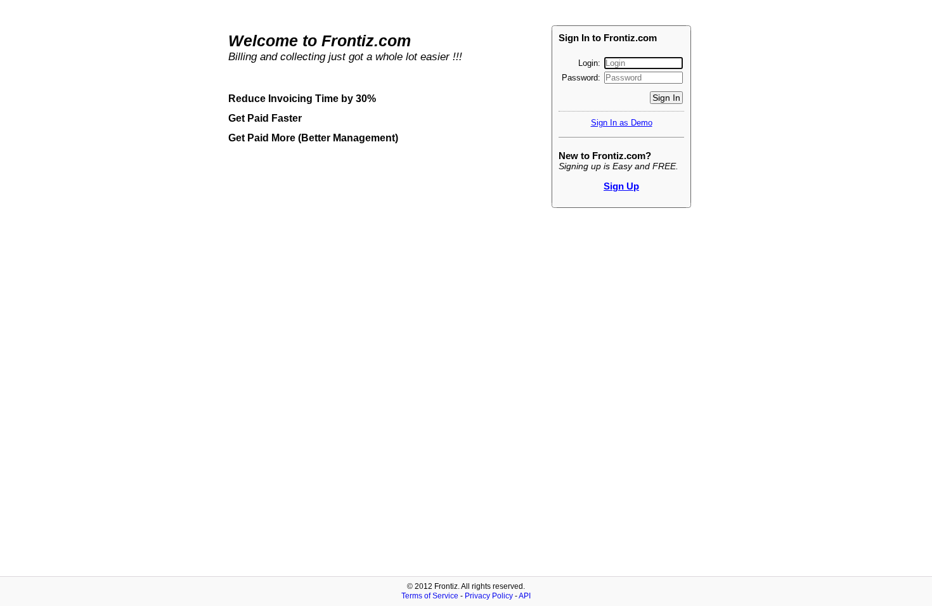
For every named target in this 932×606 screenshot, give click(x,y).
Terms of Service (429, 595)
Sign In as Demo (621, 122)
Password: (582, 77)
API (525, 595)
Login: (590, 63)
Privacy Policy (489, 595)
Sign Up (621, 186)
